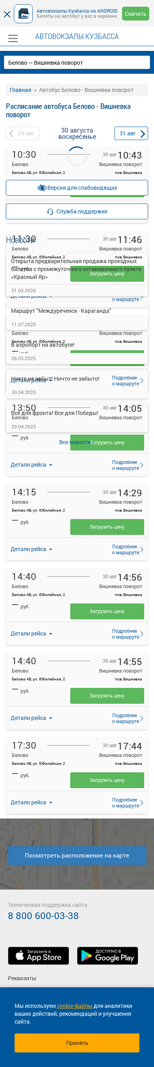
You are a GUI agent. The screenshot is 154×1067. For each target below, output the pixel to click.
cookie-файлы (74, 1005)
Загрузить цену (107, 526)
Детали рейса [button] (29, 464)
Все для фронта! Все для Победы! (54, 413)
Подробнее (123, 464)
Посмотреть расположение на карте (77, 855)
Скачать (135, 13)
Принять (77, 1042)
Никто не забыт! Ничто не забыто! (55, 378)
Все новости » (77, 442)
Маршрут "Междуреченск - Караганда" (61, 310)
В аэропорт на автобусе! (43, 344)
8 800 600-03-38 (43, 915)
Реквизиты (22, 978)
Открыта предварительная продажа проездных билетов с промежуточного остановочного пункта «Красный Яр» (76, 268)
